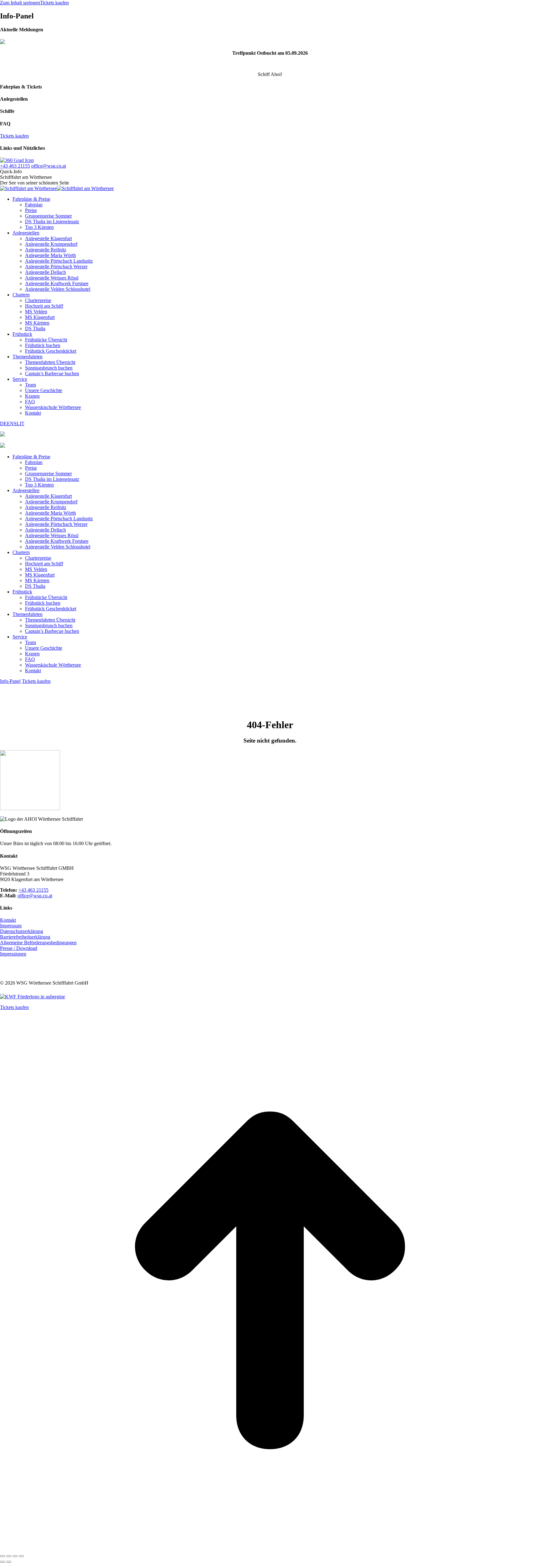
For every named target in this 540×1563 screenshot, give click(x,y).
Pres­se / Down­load (18, 948)
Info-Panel (10, 681)
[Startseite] (2, 446)
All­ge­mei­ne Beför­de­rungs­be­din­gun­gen (38, 942)
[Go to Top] (270, 1548)
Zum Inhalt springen (20, 2)
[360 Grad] (17, 160)
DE (3, 423)
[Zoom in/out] (21, 1556)
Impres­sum (11, 925)
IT (22, 423)
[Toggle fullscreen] (15, 1556)
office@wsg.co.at (48, 166)
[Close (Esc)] (2, 1556)
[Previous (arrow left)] (2, 1562)
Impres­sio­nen (13, 953)
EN (10, 423)
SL (17, 423)
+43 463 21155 (15, 166)
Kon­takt (8, 920)
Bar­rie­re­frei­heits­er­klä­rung (25, 937)
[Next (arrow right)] (8, 1562)
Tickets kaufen (54, 2)
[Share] (8, 1556)
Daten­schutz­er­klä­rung (21, 931)
